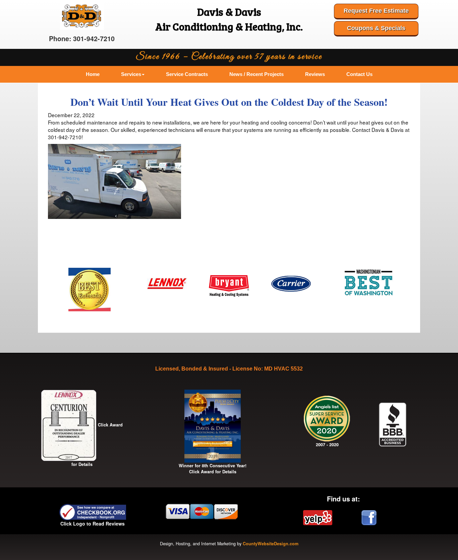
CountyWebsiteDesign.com (270, 544)
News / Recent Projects (256, 74)
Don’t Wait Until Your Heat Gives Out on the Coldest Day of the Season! (229, 101)
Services (131, 74)
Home (93, 74)
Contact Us (359, 74)
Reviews (315, 74)
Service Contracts (187, 74)
